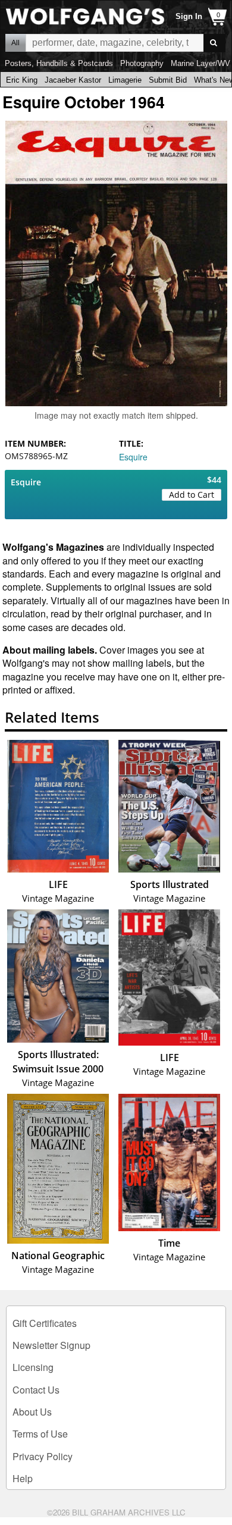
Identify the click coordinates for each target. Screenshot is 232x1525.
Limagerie (125, 80)
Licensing (33, 1367)
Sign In (188, 16)
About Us (32, 1412)
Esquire (133, 457)
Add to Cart (191, 494)
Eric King (21, 80)
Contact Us (35, 1390)
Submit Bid (168, 80)
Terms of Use (40, 1434)
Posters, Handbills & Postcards (59, 63)
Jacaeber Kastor (73, 80)
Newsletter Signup (51, 1345)
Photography (142, 63)
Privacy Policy (42, 1456)
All (15, 43)
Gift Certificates (44, 1323)
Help (22, 1478)
